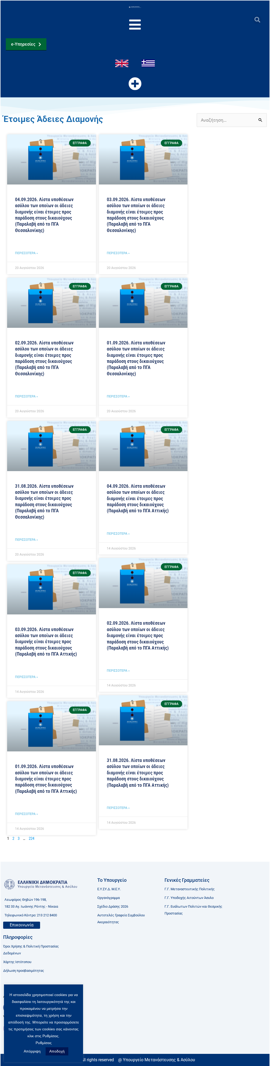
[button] (257, 19)
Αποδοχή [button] (57, 1051)
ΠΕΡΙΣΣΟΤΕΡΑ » (26, 253)
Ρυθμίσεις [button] (44, 1043)
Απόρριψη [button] (32, 1051)
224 (31, 838)
